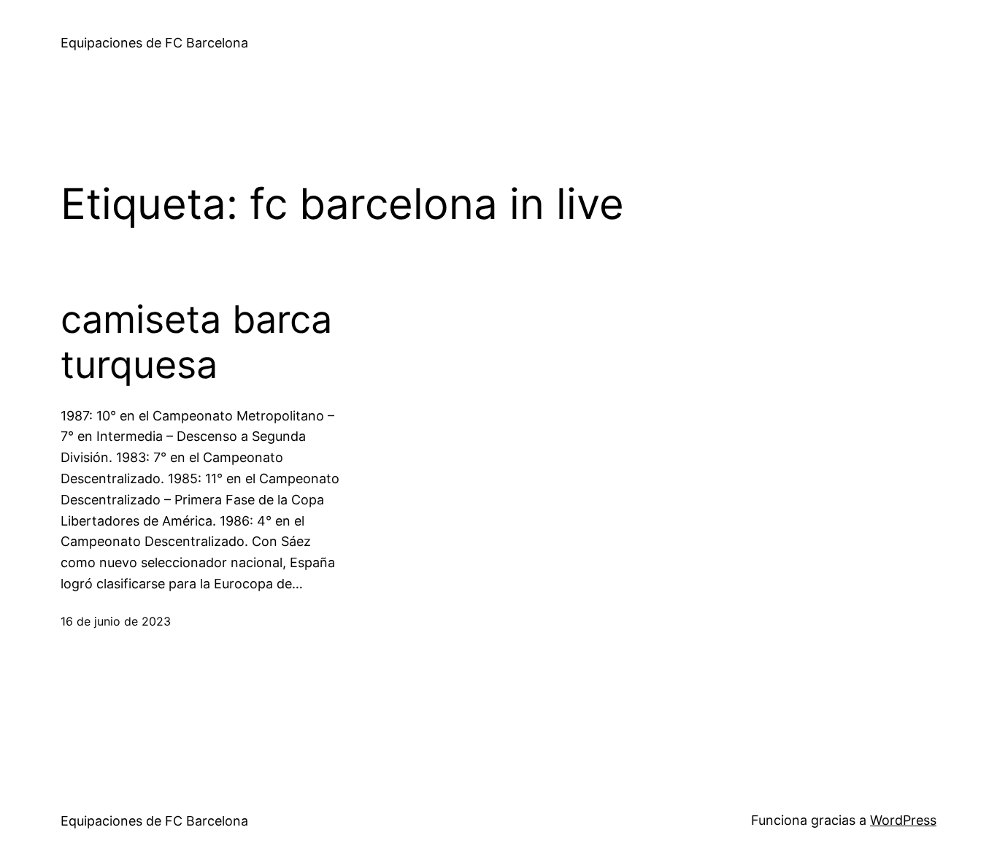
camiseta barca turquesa (196, 342)
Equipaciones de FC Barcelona (154, 42)
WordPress (903, 820)
